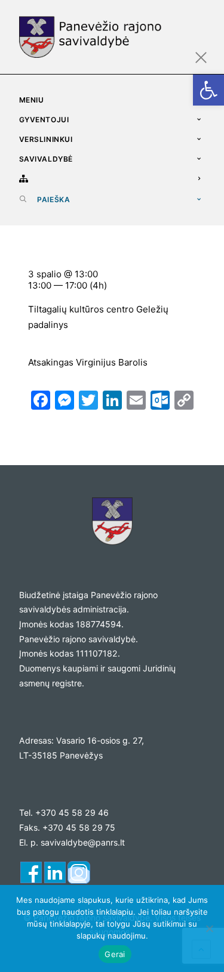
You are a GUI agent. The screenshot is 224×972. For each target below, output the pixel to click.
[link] (208, 90)
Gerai (115, 954)
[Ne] (209, 928)
